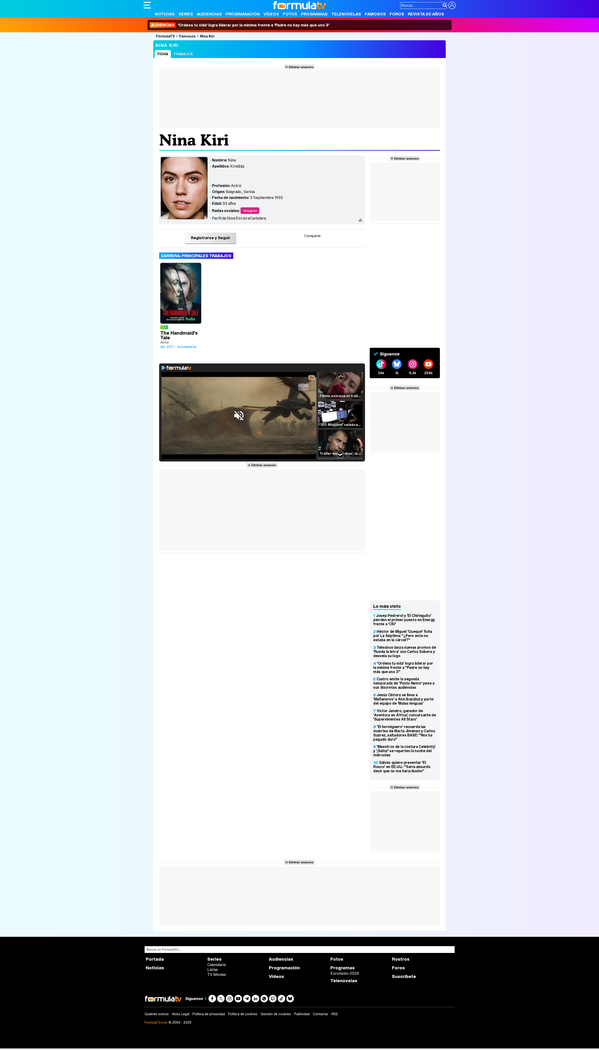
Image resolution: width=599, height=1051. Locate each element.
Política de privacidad (209, 1014)
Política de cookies (242, 1014)
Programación (243, 14)
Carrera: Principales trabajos (196, 256)
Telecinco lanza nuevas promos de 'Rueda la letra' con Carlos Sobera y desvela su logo (404, 652)
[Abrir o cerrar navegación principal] (147, 5)
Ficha (162, 53)
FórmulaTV (165, 36)
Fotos (290, 14)
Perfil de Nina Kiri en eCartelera (239, 218)
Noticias (165, 14)
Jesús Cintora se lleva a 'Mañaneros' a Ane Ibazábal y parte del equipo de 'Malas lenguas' (403, 699)
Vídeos (271, 14)
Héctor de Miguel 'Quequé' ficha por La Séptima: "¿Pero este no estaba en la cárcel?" (402, 636)
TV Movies (216, 974)
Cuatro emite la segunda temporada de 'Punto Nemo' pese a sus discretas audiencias (404, 683)
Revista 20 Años (426, 14)
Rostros (400, 959)
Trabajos (183, 53)
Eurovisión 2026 (344, 973)
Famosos (375, 14)
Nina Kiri (207, 36)
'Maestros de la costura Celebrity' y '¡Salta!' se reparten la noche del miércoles (404, 751)
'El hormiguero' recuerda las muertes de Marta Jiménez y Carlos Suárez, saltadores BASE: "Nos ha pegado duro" (404, 733)
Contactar (320, 1014)
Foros (397, 14)
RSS (335, 1014)
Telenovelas (346, 14)
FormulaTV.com (156, 1022)
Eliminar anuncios (301, 67)
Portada (155, 959)
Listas (212, 969)
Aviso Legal (180, 1014)
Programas (314, 14)
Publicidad (302, 1014)
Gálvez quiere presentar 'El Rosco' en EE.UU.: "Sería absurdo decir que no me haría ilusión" (402, 767)
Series (186, 14)
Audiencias (209, 14)
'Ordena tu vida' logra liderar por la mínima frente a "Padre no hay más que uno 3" (403, 667)
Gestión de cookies (276, 1014)
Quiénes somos (157, 1014)
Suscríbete (404, 976)
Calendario (216, 964)
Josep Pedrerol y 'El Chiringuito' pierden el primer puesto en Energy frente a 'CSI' (404, 620)
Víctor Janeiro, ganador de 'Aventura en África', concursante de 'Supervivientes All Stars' (404, 715)
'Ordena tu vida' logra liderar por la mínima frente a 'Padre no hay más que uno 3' (240, 25)
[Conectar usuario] (452, 5)
